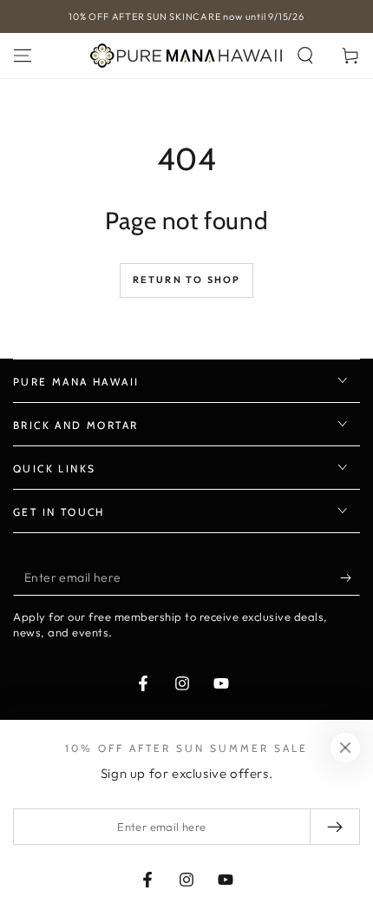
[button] (305, 55)
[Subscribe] (350, 578)
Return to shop (187, 280)
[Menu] (22, 55)
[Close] (345, 748)
